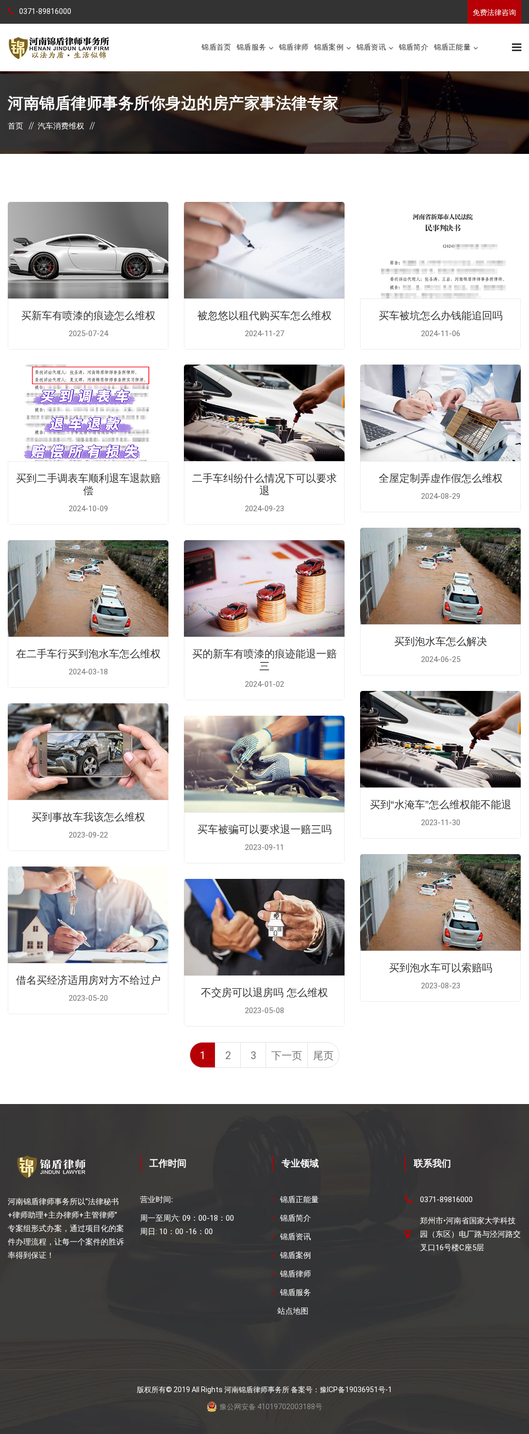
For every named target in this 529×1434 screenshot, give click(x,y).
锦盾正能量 (452, 47)
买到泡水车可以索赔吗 (440, 967)
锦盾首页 (216, 47)
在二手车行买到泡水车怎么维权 (88, 653)
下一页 (286, 1055)
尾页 (323, 1055)
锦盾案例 (329, 47)
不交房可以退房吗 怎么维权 (264, 992)
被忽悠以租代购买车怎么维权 (264, 315)
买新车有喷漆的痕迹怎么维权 (88, 315)
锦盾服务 (251, 47)
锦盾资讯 (371, 47)
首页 (15, 126)
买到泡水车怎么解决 (440, 641)
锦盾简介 (413, 47)
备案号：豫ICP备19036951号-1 (341, 1389)
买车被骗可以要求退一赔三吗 (264, 829)
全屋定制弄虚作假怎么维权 (441, 478)
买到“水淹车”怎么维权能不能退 (440, 804)
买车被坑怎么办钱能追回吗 (441, 315)
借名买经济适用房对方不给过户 (88, 980)
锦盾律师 (293, 47)
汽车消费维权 (61, 126)
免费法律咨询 (494, 12)
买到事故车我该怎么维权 (88, 817)
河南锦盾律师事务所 (256, 1389)
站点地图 (292, 1311)
